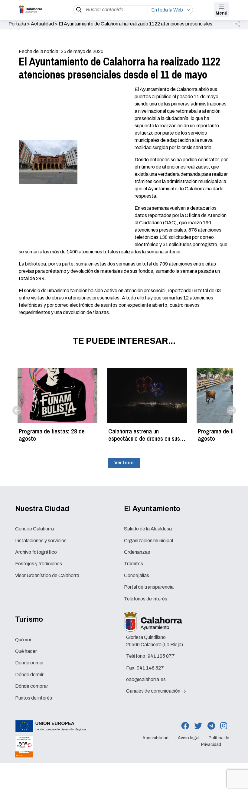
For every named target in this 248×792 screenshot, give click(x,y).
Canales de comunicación (153, 690)
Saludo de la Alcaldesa (148, 528)
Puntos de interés (33, 697)
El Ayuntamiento (152, 509)
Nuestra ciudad (42, 509)
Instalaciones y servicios (41, 540)
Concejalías (136, 575)
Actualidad (42, 23)
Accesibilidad (155, 738)
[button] (238, 24)
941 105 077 (161, 656)
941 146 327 (150, 667)
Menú (221, 13)
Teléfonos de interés (145, 598)
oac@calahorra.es (146, 679)
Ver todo (124, 462)
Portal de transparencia (149, 587)
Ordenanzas (137, 552)
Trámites (133, 563)
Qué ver (23, 639)
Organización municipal (148, 540)
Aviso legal (188, 738)
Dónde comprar (31, 686)
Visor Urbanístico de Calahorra (47, 575)
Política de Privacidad (215, 741)
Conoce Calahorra (34, 528)
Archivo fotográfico (36, 552)
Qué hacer (26, 651)
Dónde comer (29, 662)
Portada (17, 23)
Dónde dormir (29, 674)
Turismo (29, 619)
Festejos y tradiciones (38, 563)
